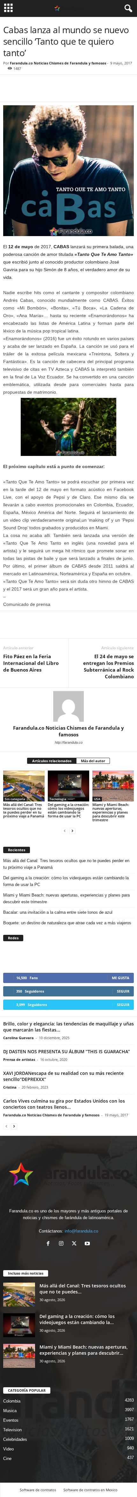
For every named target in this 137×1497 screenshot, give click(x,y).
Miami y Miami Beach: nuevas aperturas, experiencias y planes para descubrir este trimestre (110, 812)
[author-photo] (68, 706)
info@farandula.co (81, 1231)
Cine (7, 1458)
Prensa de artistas (19, 1059)
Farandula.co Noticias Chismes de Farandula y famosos (58, 63)
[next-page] (72, 830)
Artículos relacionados (51, 760)
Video (8, 1449)
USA (97, 799)
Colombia (11, 1401)
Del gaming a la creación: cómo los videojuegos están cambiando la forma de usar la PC (68, 810)
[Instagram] (62, 1244)
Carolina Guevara (18, 1037)
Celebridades (15, 1439)
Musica (10, 1410)
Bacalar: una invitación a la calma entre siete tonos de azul (58, 912)
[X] (75, 1244)
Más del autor (93, 760)
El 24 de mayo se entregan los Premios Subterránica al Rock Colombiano (108, 666)
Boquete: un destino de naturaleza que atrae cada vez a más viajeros (67, 922)
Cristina (10, 1087)
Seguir (123, 991)
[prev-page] (64, 830)
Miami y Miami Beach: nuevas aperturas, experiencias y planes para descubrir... (84, 1350)
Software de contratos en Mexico (90, 1489)
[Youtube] (88, 1244)
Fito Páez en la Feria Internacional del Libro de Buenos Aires (31, 663)
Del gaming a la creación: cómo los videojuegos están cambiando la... (77, 1319)
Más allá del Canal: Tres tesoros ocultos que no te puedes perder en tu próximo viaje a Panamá (23, 810)
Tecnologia (57, 799)
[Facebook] (9, 92)
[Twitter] (24, 92)
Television (12, 1429)
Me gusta (120, 977)
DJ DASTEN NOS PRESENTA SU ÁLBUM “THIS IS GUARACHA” (66, 1051)
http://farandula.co (69, 742)
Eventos (10, 1420)
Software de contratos (38, 1489)
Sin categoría (15, 799)
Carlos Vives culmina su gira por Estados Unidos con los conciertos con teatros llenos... (64, 1104)
